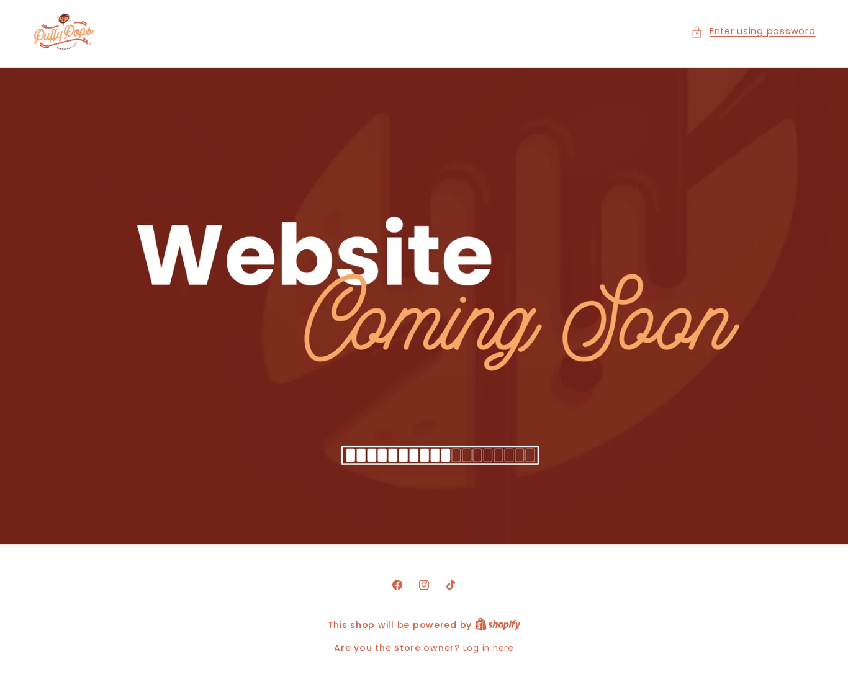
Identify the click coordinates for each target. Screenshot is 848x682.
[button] (753, 32)
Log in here (488, 648)
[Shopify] (498, 625)
